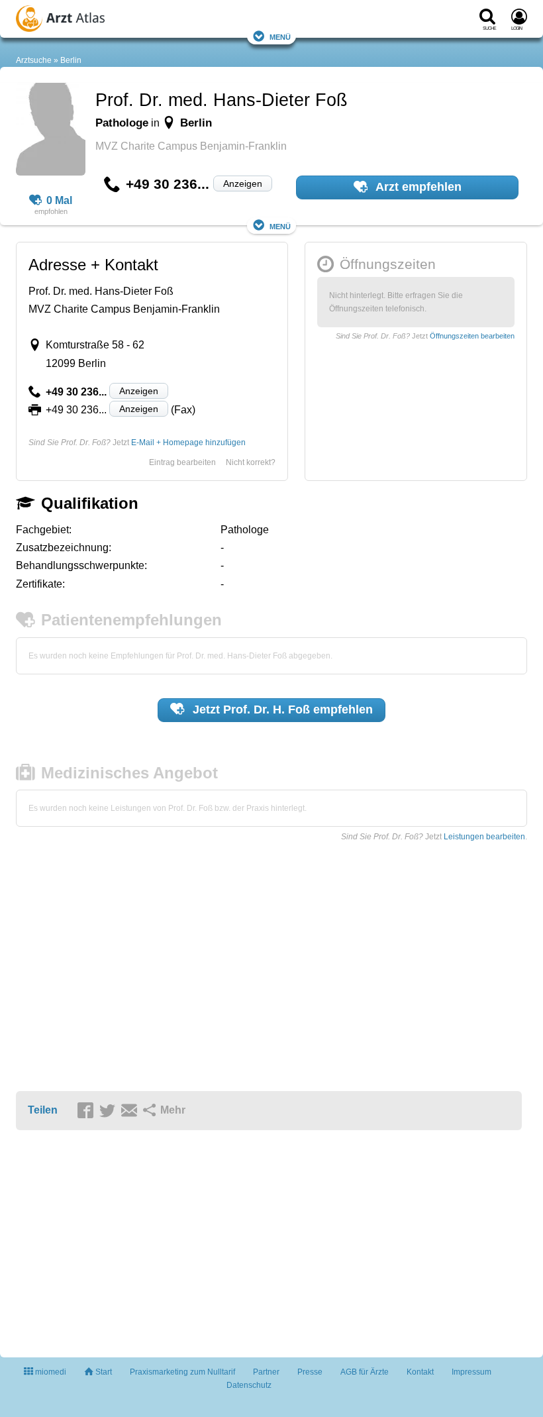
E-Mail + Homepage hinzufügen (188, 442)
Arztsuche (34, 60)
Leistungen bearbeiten (484, 836)
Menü (280, 36)
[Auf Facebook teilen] (87, 1111)
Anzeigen (242, 183)
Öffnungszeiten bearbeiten (472, 336)
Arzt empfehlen (417, 186)
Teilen (43, 1110)
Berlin (70, 60)
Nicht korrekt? (250, 462)
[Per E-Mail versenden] (131, 1111)
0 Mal (59, 200)
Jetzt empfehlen (281, 709)
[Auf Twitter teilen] (109, 1111)
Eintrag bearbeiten (182, 462)
